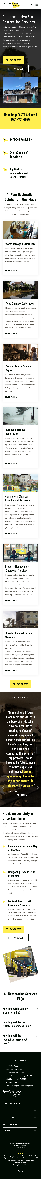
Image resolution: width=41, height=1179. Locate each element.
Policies (20, 1171)
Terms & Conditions (20, 1174)
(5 (12, 1082)
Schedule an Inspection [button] (16, 68)
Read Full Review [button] (19, 795)
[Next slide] (37, 787)
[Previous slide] (3, 787)
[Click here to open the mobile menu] (36, 4)
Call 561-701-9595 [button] (13, 60)
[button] (32, 5)
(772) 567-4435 (17, 1073)
